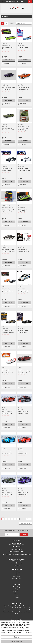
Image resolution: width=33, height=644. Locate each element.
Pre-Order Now (8, 100)
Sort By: (12, 23)
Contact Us (16, 597)
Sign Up (23, 4)
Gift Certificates (16, 572)
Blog (16, 589)
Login (18, 4)
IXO (19, 205)
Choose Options (8, 59)
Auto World (4, 43)
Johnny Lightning (6, 205)
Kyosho (3, 246)
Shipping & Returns (16, 578)
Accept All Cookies (16, 641)
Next (28, 519)
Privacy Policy (16, 587)
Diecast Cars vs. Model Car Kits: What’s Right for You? (17, 608)
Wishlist (16, 574)
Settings (16, 637)
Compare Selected (25, 523)
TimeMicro (20, 286)
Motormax (4, 165)
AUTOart (4, 407)
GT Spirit (4, 84)
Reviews (16, 593)
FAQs (16, 595)
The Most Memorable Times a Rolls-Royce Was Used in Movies (16, 612)
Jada (3, 286)
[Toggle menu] (2, 2)
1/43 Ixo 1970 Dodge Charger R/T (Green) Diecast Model (23, 210)
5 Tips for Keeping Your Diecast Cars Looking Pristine (16, 606)
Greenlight (20, 43)
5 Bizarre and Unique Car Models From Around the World (16, 610)
